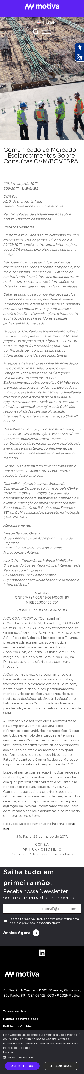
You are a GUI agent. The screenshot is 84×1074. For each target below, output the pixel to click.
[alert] (42, 1052)
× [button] (80, 1033)
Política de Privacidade (20, 1019)
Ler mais (8, 1052)
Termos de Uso (14, 1011)
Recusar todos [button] (61, 1065)
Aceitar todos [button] (22, 1065)
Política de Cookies (18, 1026)
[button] (42, 1057)
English (48, 22)
